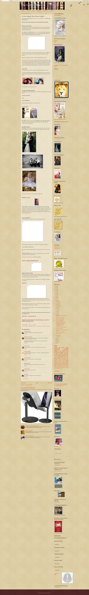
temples (58, 360)
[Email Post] (29, 324)
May (57, 311)
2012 (56, 297)
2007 (56, 341)
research (55, 355)
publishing (63, 351)
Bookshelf (39, 10)
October (57, 304)
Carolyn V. (26, 368)
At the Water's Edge (27, 326)
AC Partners (63, 367)
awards (55, 358)
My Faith (67, 365)
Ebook (55, 41)
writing (67, 354)
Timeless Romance (57, 361)
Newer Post (23, 382)
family (55, 351)
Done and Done (61, 368)
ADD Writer (57, 368)
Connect (51, 10)
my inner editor (59, 357)
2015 (56, 293)
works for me (64, 366)
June (57, 310)
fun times (59, 351)
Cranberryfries (26, 351)
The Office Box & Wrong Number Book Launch (32, 425)
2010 (56, 300)
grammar (58, 358)
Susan (25, 374)
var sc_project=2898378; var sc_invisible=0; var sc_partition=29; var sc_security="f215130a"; (60, 385)
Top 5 (57, 364)
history (55, 360)
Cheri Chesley (26, 331)
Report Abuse (56, 371)
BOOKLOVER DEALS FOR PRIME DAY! (28, 387)
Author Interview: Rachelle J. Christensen (60, 325)
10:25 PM (25, 365)
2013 (56, 296)
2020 (56, 286)
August (57, 307)
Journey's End (60, 359)
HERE (30, 212)
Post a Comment (25, 378)
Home (23, 10)
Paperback (55, 40)
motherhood (65, 350)
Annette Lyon (57, 248)
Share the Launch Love (59, 328)
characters (55, 359)
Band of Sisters (33, 326)
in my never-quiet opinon (59, 356)
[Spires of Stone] (57, 502)
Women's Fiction (58, 367)
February (57, 335)
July (57, 308)
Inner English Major (59, 365)
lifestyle (59, 352)
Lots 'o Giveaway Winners (60, 320)
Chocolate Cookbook (61, 355)
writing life (57, 347)
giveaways (39, 326)
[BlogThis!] (32, 324)
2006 (56, 342)
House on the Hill (65, 357)
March (57, 314)
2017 (56, 290)
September (58, 305)
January (57, 336)
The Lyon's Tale (31, 5)
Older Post (50, 382)
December (57, 301)
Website (28, 10)
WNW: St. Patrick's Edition (60, 319)
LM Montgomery (65, 360)
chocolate (61, 353)
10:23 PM (25, 360)
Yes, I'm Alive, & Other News (60, 317)
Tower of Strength (61, 354)
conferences (66, 353)
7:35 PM (25, 333)
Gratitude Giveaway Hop (28, 430)
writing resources (65, 359)
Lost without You (44, 326)
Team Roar (45, 10)
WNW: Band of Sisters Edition (60, 332)
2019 (56, 287)
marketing (48, 326)
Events (37, 326)
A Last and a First (58, 333)
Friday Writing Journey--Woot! (60, 323)
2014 (56, 294)
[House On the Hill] (57, 465)
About (33, 10)
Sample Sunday (56, 366)
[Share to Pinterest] (35, 324)
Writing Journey (63, 352)
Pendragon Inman (27, 336)
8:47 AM (25, 371)
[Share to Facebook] (34, 324)
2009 (56, 338)
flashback (56, 354)
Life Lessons (64, 365)
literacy (60, 366)
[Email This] (31, 324)
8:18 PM (25, 348)
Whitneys (66, 355)
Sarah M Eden (26, 357)
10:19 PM (25, 376)
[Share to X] (33, 324)
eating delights (65, 361)
